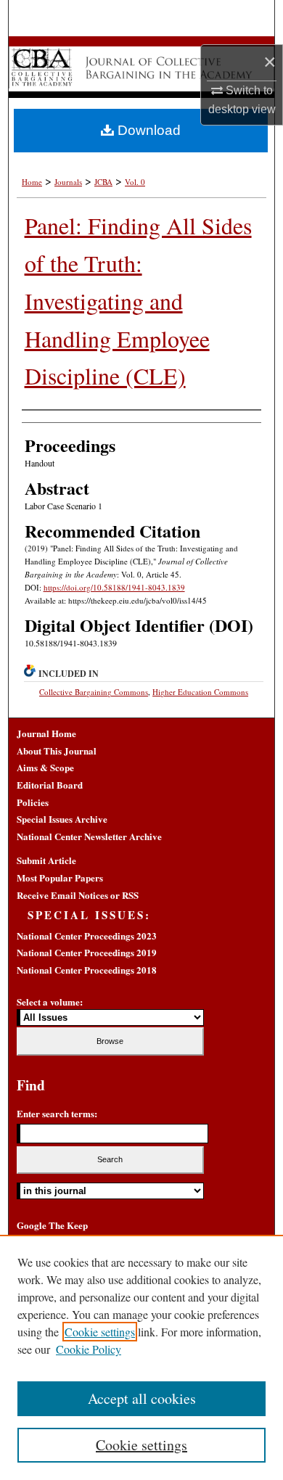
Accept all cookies (142, 1398)
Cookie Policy (88, 1349)
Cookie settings (100, 1331)
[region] (141, 1357)
